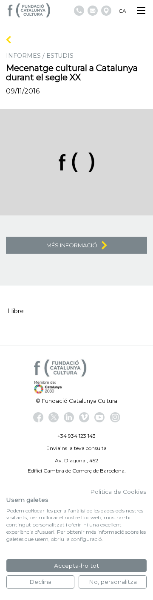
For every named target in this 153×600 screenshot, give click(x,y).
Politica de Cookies (118, 491)
